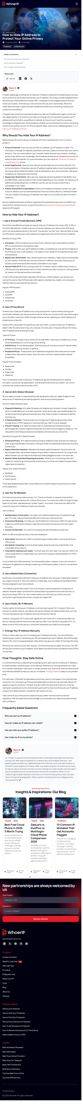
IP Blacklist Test (8, 974)
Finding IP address (53, 671)
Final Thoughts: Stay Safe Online (14, 67)
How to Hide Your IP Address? (13, 63)
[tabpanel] (14, 836)
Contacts (6, 906)
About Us (6, 992)
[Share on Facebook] (25, 78)
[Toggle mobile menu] (77, 4)
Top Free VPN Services (11, 1077)
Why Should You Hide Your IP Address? (16, 59)
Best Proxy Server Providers (13, 1056)
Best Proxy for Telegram (12, 1060)
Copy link (12, 79)
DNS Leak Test (8, 966)
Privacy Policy (8, 1091)
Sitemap (5, 996)
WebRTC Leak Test (11, 961)
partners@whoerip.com (11, 939)
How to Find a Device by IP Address (16, 1022)
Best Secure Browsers (11, 1069)
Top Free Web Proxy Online (13, 1073)
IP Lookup (6, 970)
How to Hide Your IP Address (13, 1013)
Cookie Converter (9, 957)
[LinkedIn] (18, 88)
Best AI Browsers (9, 1052)
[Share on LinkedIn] (20, 78)
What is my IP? (8, 979)
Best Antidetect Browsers (12, 1047)
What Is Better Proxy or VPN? (14, 1034)
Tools (4, 983)
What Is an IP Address (11, 1009)
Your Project (7, 895)
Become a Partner (41, 919)
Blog (4, 987)
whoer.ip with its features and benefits (58, 205)
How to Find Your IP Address (13, 1017)
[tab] (30, 877)
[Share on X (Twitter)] (31, 78)
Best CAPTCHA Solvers (11, 1064)
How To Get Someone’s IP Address (16, 1026)
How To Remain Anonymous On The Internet (20, 1030)
